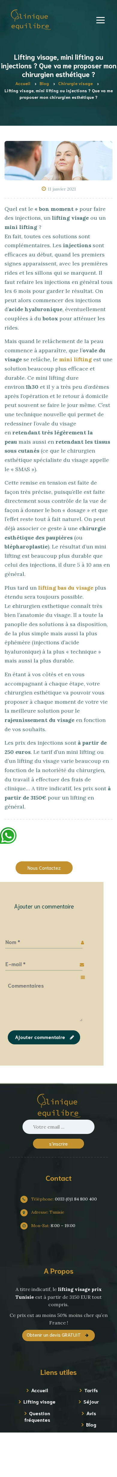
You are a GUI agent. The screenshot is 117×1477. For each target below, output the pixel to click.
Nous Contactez (44, 867)
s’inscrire (58, 1143)
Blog (91, 1424)
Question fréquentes (37, 1416)
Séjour (91, 1401)
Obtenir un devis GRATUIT (54, 1334)
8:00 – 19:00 (52, 1225)
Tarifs (91, 1390)
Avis (91, 1413)
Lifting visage (39, 1401)
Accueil (39, 1390)
